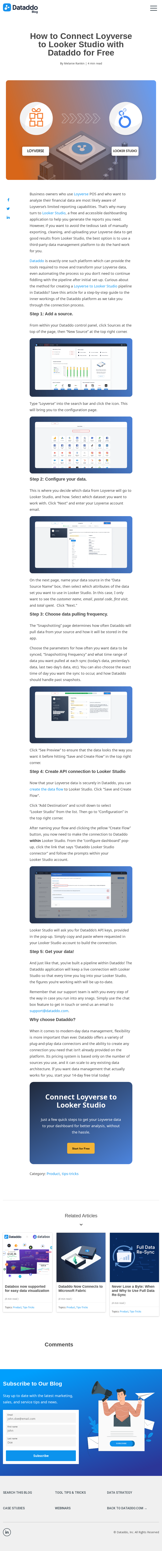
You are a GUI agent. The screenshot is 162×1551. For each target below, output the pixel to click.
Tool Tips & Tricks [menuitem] (70, 1492)
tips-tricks (70, 1173)
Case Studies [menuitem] (14, 1508)
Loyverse (81, 194)
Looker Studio (54, 213)
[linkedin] (8, 217)
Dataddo (37, 260)
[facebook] (8, 200)
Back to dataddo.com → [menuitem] (127, 1508)
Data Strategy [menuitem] (119, 1492)
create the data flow (46, 789)
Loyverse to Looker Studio (95, 286)
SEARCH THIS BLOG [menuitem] (17, 1492)
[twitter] (8, 208)
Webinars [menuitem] (63, 1508)
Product (53, 1173)
